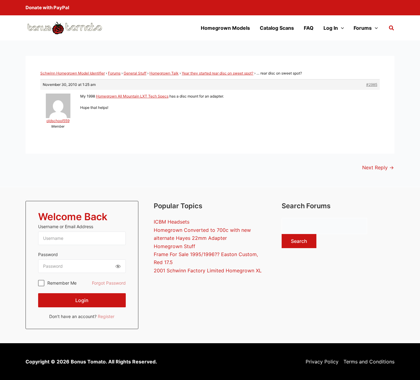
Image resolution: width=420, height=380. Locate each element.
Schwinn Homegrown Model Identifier (72, 73)
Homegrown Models (225, 28)
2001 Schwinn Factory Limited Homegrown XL (208, 270)
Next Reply (378, 167)
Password (48, 254)
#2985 (371, 84)
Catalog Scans (277, 28)
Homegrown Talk (164, 73)
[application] (341, 28)
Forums (363, 28)
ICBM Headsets (171, 222)
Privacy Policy (322, 362)
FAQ (309, 28)
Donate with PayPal (47, 7)
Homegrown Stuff (174, 246)
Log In (330, 28)
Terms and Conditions (368, 362)
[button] (391, 28)
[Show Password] (118, 266)
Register (106, 316)
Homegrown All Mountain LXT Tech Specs (132, 96)
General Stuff (135, 73)
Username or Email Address (65, 226)
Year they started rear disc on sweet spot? (217, 73)
